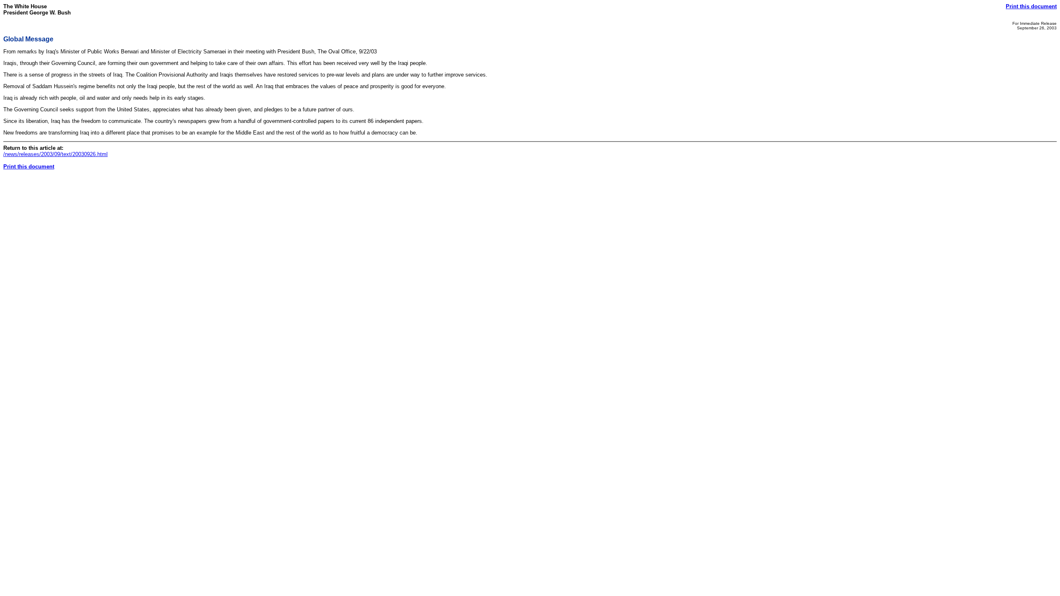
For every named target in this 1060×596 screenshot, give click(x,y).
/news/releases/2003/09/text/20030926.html (55, 154)
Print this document (1031, 6)
